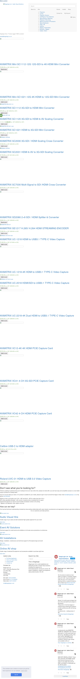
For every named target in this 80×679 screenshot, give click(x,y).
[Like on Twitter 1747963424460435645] (64, 673)
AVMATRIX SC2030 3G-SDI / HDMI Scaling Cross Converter (31, 141)
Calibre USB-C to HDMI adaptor (16, 446)
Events (58, 9)
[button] (2, 522)
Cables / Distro (43, 31)
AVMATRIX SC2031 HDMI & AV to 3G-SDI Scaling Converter (32, 152)
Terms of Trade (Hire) (11, 560)
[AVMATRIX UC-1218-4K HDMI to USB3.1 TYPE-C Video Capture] (11, 257)
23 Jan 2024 (60, 626)
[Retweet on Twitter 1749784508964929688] (61, 646)
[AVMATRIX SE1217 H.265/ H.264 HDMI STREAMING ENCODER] (5, 224)
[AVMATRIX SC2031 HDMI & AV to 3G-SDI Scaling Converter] (5, 148)
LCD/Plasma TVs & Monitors (47, 17)
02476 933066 (12, 578)
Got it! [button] (16, 674)
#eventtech (60, 669)
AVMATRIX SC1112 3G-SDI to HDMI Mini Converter (27, 107)
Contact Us (59, 13)
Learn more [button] (24, 670)
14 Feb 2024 (60, 571)
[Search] (30, 4)
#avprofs (65, 614)
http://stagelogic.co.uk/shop (64, 642)
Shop (69, 9)
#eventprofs (65, 584)
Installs (64, 9)
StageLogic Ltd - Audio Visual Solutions (66, 569)
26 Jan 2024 (60, 597)
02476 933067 (12, 581)
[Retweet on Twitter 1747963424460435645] (61, 673)
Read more (4, 69)
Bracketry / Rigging (44, 29)
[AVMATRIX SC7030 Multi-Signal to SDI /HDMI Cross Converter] (11, 170)
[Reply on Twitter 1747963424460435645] (59, 673)
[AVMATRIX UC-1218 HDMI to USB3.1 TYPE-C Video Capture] (6, 235)
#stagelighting (61, 666)
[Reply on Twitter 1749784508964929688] (59, 646)
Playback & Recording (45, 20)
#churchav (60, 614)
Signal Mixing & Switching (46, 18)
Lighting (42, 26)
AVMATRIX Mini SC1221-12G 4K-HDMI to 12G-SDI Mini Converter (35, 96)
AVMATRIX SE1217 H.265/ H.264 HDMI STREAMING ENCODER (34, 228)
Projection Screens (44, 15)
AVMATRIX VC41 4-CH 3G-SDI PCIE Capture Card (27, 380)
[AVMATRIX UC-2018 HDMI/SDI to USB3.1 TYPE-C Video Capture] (6, 279)
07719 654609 (13, 579)
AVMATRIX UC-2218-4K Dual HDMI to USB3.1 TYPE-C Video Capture (37, 315)
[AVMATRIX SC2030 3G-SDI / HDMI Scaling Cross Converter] (5, 137)
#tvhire (68, 582)
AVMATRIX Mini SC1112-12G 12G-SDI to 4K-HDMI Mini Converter (35, 64)
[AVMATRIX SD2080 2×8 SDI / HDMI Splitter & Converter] (11, 202)
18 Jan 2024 (60, 653)
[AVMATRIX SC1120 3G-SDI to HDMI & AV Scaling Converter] (5, 115)
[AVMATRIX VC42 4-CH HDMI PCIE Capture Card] (11, 398)
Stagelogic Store (3, 34)
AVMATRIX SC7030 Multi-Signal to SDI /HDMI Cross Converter (33, 184)
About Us (33, 9)
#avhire (60, 584)
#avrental (73, 582)
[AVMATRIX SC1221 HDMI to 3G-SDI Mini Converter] (7, 126)
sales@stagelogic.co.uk (6, 36)
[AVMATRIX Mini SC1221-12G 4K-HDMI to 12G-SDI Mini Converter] (11, 82)
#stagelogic (71, 584)
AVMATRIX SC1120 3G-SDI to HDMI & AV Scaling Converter (32, 118)
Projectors (42, 12)
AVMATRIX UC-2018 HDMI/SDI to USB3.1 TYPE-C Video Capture (34, 282)
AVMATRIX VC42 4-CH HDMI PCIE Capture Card (26, 413)
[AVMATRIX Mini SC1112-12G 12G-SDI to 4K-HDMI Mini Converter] (11, 49)
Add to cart (4, 102)
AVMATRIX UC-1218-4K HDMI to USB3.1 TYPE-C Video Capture (34, 271)
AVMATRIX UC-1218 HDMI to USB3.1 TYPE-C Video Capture (32, 239)
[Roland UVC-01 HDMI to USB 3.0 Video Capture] (11, 464)
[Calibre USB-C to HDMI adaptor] (11, 431)
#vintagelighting (62, 667)
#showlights (68, 666)
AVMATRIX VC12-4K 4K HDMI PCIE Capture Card (26, 348)
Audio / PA (42, 24)
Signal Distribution (44, 23)
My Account (67, 13)
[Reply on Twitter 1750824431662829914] (59, 619)
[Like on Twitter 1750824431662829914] (64, 619)
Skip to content (3, 1)
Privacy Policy (9, 561)
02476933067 (6, 496)
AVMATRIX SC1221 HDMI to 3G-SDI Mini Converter (27, 129)
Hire (39, 9)
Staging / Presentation (45, 27)
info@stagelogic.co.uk (8, 583)
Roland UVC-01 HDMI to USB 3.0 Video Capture (25, 478)
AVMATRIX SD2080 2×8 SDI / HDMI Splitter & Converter (29, 217)
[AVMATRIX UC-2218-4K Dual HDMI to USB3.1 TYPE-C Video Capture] (11, 301)
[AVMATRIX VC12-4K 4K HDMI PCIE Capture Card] (11, 333)
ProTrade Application (11, 558)
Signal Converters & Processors (47, 21)
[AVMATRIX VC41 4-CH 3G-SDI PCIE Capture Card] (11, 366)
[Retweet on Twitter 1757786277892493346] (61, 589)
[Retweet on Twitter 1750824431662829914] (61, 619)
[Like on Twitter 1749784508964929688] (64, 646)
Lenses (41, 13)
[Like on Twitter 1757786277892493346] (64, 589)
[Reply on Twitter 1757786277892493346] (59, 589)
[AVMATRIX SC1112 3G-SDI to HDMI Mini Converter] (6, 104)
